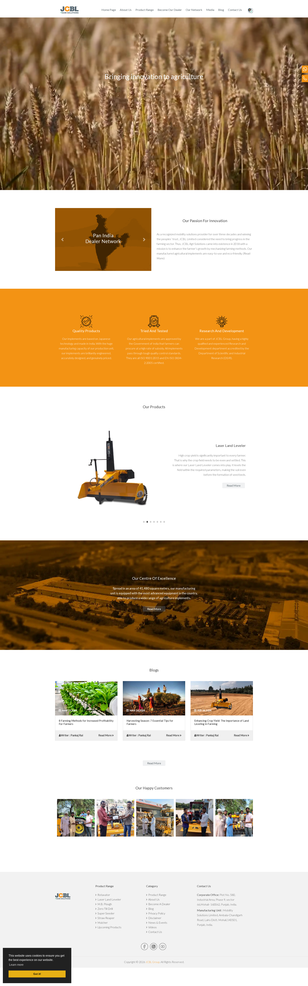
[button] (62, 239)
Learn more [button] (16, 964)
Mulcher (102, 922)
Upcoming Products (108, 927)
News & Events (157, 922)
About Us (126, 9)
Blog (221, 9)
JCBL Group (152, 962)
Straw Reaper (105, 918)
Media (210, 9)
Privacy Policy (156, 913)
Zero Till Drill (104, 908)
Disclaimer (154, 918)
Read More (105, 735)
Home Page (108, 9)
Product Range (144, 9)
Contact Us (235, 9)
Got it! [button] (37, 973)
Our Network (194, 9)
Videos (152, 927)
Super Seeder (105, 913)
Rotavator (103, 894)
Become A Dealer (158, 904)
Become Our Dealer (170, 9)
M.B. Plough (104, 904)
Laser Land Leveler (108, 899)
